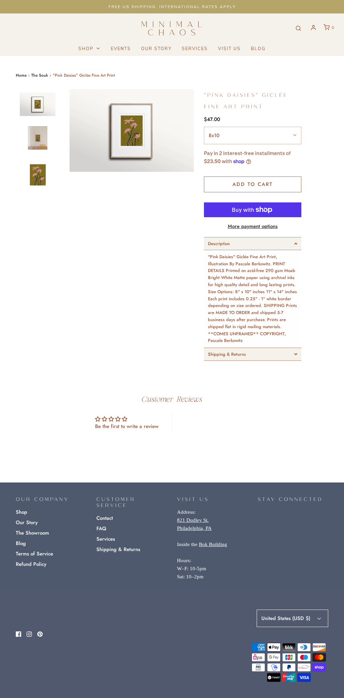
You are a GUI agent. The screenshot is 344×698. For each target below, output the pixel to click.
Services (195, 48)
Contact (104, 518)
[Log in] (313, 28)
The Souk (39, 75)
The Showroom (32, 533)
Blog (258, 48)
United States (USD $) (286, 618)
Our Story (156, 48)
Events (121, 48)
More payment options (252, 226)
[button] (37, 104)
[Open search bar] (298, 28)
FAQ (101, 528)
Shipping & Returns (118, 549)
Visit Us (229, 48)
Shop (21, 512)
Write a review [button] (217, 422)
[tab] (252, 243)
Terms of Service (34, 553)
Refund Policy (31, 564)
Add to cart (252, 184)
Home (21, 75)
